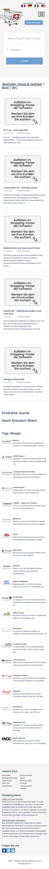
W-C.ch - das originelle (16, 130)
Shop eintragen (33, 22)
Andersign (18, 597)
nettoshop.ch (19, 660)
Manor (16, 440)
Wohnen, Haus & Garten (22, 84)
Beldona (17, 518)
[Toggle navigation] (41, 14)
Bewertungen (26, 780)
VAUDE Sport (19, 456)
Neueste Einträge (9, 778)
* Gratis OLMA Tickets (26, 787)
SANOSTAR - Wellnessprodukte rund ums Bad (22, 312)
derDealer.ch (19, 722)
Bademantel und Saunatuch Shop (22, 248)
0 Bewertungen (23, 133)
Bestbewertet (26, 775)
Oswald (16, 691)
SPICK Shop (18, 612)
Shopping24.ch (24, 863)
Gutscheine (7, 780)
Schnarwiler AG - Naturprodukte (20, 187)
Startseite (6, 775)
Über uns (6, 783)
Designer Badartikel (14, 379)
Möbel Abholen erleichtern (14, 820)
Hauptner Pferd (20, 675)
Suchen (24, 61)
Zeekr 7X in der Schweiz (12, 799)
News (22, 778)
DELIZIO (16, 565)
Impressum (7, 786)
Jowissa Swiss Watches (24, 471)
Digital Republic (20, 581)
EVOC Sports (19, 738)
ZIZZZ (15, 534)
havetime (17, 707)
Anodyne (17, 628)
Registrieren (28, 3)
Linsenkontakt (19, 644)
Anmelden (40, 3)
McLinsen (17, 550)
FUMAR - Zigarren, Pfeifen (25, 503)
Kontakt (23, 783)
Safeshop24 (18, 487)
